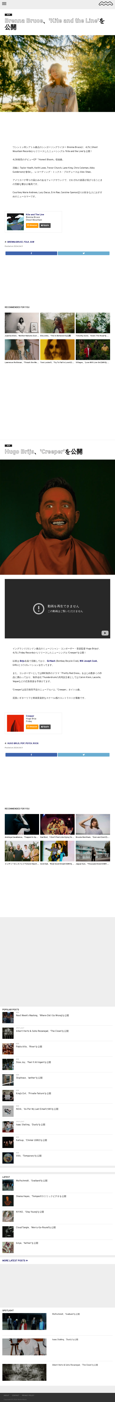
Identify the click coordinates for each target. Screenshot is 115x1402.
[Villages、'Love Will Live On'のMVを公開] (93, 359)
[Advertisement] (57, 279)
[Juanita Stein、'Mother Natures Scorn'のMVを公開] (22, 332)
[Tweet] (84, 252)
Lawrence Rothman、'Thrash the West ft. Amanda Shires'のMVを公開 (35, 362)
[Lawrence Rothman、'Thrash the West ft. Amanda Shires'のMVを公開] (22, 359)
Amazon (33, 225)
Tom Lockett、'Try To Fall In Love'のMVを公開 (60, 362)
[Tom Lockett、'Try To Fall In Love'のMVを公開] (57, 359)
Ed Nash (51, 661)
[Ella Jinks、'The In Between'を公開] (57, 332)
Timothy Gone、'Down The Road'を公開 (93, 336)
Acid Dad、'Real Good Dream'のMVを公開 (58, 864)
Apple (46, 225)
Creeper (30, 716)
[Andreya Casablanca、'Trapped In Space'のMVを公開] (22, 834)
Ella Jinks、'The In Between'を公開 (55, 336)
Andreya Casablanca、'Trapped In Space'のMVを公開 (27, 837)
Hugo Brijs (13, 743)
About (6, 1396)
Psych (29, 743)
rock (36, 743)
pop (22, 743)
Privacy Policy (28, 1396)
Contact (15, 1396)
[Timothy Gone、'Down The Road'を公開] (93, 332)
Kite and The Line (35, 214)
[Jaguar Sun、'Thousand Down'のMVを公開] (93, 860)
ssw (32, 242)
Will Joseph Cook (88, 661)
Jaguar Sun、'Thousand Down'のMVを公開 (94, 864)
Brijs (22, 661)
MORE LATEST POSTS (14, 1260)
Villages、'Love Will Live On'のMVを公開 (93, 362)
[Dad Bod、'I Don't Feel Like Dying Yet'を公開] (57, 834)
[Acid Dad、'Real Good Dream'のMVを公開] (57, 860)
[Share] (31, 252)
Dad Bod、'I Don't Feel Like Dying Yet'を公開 (59, 837)
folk (26, 242)
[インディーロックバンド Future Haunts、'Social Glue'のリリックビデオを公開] (22, 860)
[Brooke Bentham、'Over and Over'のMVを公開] (93, 834)
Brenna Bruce (15, 242)
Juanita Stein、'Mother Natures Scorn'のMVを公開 (26, 336)
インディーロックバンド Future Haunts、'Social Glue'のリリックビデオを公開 (37, 864)
